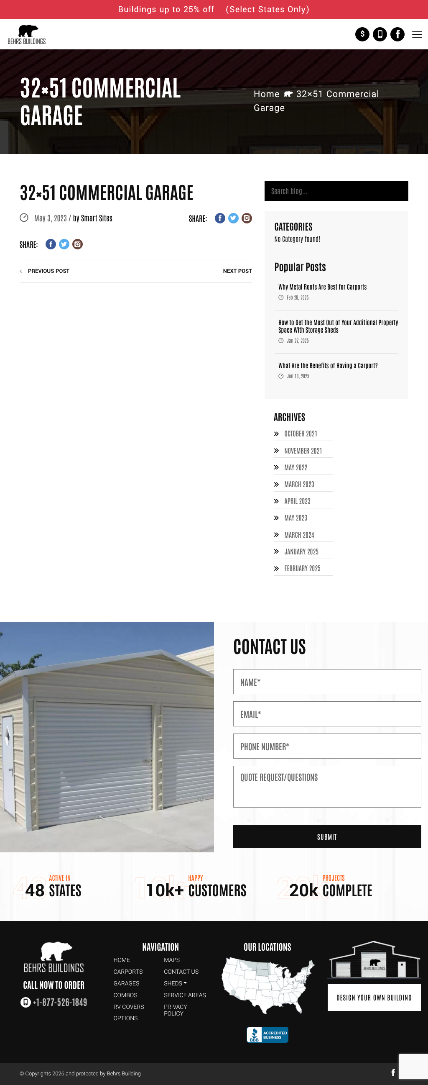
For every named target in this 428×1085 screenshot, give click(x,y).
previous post (48, 271)
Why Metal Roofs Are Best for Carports (322, 287)
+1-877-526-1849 (380, 34)
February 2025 (303, 568)
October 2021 (301, 433)
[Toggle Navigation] (416, 34)
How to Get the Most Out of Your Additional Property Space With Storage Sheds (338, 326)
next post (237, 271)
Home (267, 94)
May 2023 (296, 517)
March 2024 (299, 535)
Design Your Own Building (374, 997)
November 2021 (303, 450)
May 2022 (296, 467)
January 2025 (301, 551)
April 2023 (298, 501)
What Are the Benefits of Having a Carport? (328, 365)
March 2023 (299, 484)
